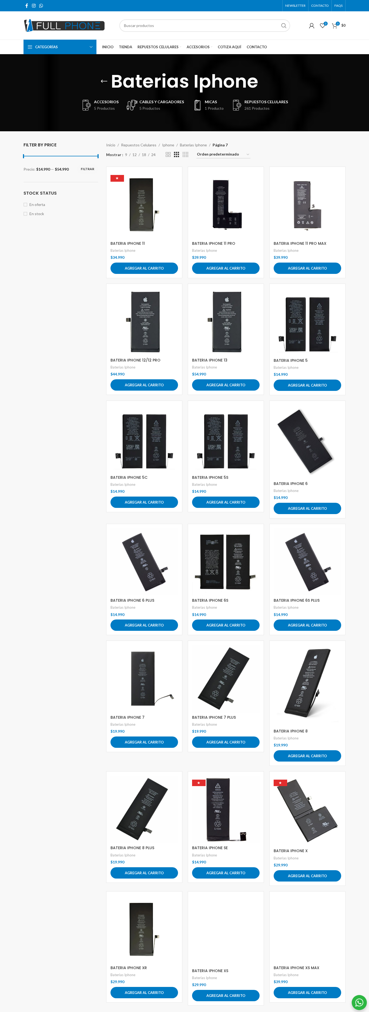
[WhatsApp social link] (41, 6)
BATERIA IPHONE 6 (291, 483)
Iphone (168, 145)
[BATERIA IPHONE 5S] (226, 439)
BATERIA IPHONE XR (128, 967)
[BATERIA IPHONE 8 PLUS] (144, 809)
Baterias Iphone (193, 145)
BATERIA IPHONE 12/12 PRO (135, 360)
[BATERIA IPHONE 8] (307, 685)
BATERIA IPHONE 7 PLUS (214, 717)
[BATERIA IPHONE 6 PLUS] (144, 562)
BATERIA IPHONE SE (210, 848)
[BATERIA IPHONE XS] (226, 931)
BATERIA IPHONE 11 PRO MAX (300, 243)
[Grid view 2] (168, 154)
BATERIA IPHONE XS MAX (296, 967)
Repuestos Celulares (138, 145)
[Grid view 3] (176, 154)
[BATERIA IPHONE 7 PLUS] (226, 678)
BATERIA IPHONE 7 (127, 717)
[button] (144, 268)
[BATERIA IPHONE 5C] (144, 439)
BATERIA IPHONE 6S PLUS (297, 600)
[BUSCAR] (284, 25)
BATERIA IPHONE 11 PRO (213, 243)
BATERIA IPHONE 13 (209, 360)
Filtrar (87, 169)
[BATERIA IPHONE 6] (307, 442)
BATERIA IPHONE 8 (291, 731)
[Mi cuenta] (311, 25)
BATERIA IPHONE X (291, 850)
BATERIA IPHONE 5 (291, 360)
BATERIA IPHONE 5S (210, 477)
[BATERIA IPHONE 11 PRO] (226, 204)
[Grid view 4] (185, 154)
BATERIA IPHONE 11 (127, 243)
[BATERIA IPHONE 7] (144, 678)
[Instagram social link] (33, 6)
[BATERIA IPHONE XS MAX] (307, 929)
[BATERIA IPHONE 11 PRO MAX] (307, 204)
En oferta (37, 204)
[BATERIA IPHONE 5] (307, 322)
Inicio (110, 145)
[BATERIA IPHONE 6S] (226, 562)
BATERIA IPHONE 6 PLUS (132, 600)
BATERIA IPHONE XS (210, 970)
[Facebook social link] (27, 6)
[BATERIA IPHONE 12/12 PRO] (144, 321)
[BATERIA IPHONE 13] (226, 321)
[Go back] (104, 81)
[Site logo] (64, 25)
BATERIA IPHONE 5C (128, 477)
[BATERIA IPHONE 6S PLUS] (307, 562)
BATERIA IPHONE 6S (210, 600)
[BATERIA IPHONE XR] (144, 929)
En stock (36, 213)
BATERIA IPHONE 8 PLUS (132, 848)
